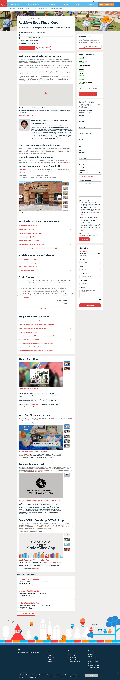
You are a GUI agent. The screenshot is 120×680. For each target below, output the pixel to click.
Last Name (81, 121)
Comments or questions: (85, 180)
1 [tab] (40, 308)
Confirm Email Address (85, 133)
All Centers (21, 19)
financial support (49, 67)
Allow (91, 675)
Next (61, 196)
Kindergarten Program (93, 665)
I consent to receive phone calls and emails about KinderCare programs (89, 234)
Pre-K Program (92, 663)
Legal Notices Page (32, 677)
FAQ (34, 8)
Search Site (116, 5)
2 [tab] (41, 308)
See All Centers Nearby (26, 613)
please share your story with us (55, 282)
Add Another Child (87, 176)
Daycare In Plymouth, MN (33, 19)
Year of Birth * (82, 164)
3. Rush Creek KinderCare (29, 603)
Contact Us (90, 4)
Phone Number (83, 139)
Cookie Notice (45, 676)
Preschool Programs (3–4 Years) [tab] (27, 237)
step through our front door (43, 526)
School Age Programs (93, 667)
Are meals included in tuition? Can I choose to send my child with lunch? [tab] (38, 336)
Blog (77, 4)
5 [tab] (45, 308)
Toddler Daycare (92, 659)
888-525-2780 (83, 251)
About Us (50, 653)
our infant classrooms (26, 455)
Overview (12, 8)
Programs (20, 8)
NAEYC (38, 43)
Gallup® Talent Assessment (38, 470)
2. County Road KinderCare (29, 591)
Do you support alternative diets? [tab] (28, 332)
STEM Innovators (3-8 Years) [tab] (26, 270)
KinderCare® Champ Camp (26, 169)
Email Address (82, 127)
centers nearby (105, 4)
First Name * (82, 152)
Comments (82, 287)
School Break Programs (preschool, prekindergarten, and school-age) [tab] (38, 248)
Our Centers (15, 4)
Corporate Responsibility (74, 661)
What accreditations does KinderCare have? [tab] (31, 321)
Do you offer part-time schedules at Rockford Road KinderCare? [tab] (36, 324)
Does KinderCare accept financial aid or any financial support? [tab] (36, 343)
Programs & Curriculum (34, 4)
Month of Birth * (83, 158)
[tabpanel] (46, 295)
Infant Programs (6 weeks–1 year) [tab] (28, 225)
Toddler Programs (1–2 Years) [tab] (27, 229)
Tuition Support (71, 653)
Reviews (28, 8)
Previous (22, 196)
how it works (35, 568)
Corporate (50, 661)
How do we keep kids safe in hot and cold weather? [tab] (33, 347)
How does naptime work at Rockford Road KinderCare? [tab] (34, 328)
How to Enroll (71, 655)
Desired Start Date (83, 170)
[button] (46, 93)
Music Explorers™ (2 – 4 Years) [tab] (27, 263)
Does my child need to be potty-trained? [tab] (29, 339)
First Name (81, 115)
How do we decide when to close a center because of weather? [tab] (36, 350)
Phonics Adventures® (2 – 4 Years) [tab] (28, 266)
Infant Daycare (92, 656)
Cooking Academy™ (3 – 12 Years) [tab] (28, 259)
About (66, 4)
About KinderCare (43, 8)
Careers (50, 659)
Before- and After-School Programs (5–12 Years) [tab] (32, 244)
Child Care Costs (72, 657)
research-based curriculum (33, 404)
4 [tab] (44, 308)
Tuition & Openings (26, 48)
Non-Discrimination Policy (74, 659)
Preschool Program (93, 661)
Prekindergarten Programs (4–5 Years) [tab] (29, 240)
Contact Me (84, 239)
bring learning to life (32, 423)
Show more (26, 297)
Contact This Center (56, 8)
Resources (52, 4)
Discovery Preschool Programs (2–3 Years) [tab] (30, 233)
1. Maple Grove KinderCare (29, 579)
